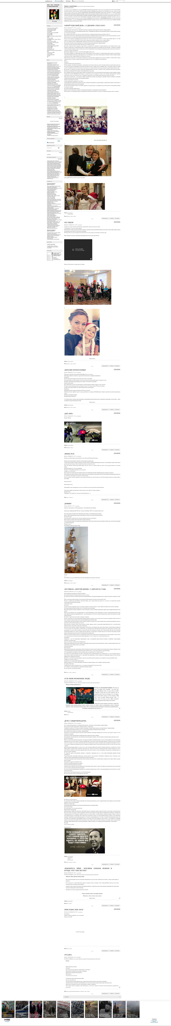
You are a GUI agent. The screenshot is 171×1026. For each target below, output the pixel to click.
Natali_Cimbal (49, 163)
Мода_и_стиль (59, 188)
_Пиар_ (55, 191)
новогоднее (54, 75)
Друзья (52, 4)
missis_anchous (50, 167)
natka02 (54, 167)
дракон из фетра (58, 66)
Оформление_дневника (51, 219)
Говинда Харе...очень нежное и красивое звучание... (53, 132)
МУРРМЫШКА (56, 172)
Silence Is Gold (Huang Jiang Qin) (53, 124)
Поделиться (117, 218)
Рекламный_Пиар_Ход (51, 203)
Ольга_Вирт (56, 174)
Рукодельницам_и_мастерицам (53, 239)
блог (48, 55)
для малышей (49, 44)
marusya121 (58, 166)
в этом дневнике (51, 142)
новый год (58, 93)
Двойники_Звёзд (50, 202)
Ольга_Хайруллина (51, 175)
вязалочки (49, 209)
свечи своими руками (53, 106)
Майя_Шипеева (50, 173)
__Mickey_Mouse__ (56, 222)
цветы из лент (50, 113)
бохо (52, 63)
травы (56, 107)
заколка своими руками (84, 11)
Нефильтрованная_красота (52, 205)
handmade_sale (57, 221)
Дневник (117, 25)
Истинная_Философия (51, 188)
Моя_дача (49, 186)
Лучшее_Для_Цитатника (52, 224)
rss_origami (49, 247)
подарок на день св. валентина (81, 18)
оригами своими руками (51, 94)
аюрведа (49, 63)
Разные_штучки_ (50, 195)
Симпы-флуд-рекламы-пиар (52, 226)
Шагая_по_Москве (50, 191)
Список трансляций (51, 244)
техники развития (50, 29)
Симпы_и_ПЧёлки (57, 213)
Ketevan (60, 161)
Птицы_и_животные (51, 198)
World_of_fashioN (53, 223)
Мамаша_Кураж (50, 236)
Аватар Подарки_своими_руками (54, 14)
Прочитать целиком (82, 682)
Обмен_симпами (56, 217)
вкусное (48, 33)
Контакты (154, 1021)
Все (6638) (60, 158)
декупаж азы (55, 64)
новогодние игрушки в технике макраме (52, 79)
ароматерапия (50, 54)
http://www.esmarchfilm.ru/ (71, 979)
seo (48, 62)
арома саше (55, 62)
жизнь (52, 69)
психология (49, 104)
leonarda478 (58, 165)
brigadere (59, 164)
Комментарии (56, 4)
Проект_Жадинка (56, 225)
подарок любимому (72, 18)
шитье (48, 31)
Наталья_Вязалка (50, 174)
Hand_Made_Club (50, 221)
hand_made (53, 220)
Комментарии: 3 (55, 133)
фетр (61, 112)
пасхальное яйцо (57, 95)
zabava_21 (49, 168)
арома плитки (51, 62)
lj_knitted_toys (49, 246)
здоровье (57, 70)
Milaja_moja (54, 162)
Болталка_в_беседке (51, 227)
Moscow (48, 223)
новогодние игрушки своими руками (53, 81)
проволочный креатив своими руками (54, 50)
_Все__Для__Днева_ (51, 197)
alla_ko (56, 164)
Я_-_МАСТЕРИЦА (52, 225)
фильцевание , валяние (51, 42)
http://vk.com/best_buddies (69, 824)
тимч (52, 178)
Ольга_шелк (57, 175)
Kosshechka (49, 162)
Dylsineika (57, 160)
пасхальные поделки (53, 99)
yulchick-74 (58, 167)
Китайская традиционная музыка (53, 126)
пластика (49, 53)
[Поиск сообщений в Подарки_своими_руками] (59, 141)
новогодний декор (51, 93)
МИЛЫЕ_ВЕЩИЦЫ (50, 192)
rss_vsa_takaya (55, 246)
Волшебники (58, 211)
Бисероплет (54, 212)
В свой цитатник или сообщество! (92, 682)
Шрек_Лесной (55, 177)
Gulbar (57, 161)
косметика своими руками (53, 74)
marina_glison (53, 166)
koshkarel (54, 165)
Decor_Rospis (59, 219)
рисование (50, 105)
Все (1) (60, 152)
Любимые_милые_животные (52, 206)
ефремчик (49, 178)
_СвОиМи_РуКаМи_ (51, 190)
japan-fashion (49, 222)
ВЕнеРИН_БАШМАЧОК (55, 168)
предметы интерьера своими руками (54, 36)
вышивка (48, 48)
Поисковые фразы (57, 259)
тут (73, 662)
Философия (49, 212)
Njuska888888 (55, 163)
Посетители (56, 258)
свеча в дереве (113, 18)
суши (54, 107)
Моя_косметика (50, 200)
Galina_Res (75, 682)
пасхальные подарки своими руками (53, 97)
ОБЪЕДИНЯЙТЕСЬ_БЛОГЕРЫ (53, 208)
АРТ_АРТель (58, 232)
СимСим (48, 176)
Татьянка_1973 (50, 177)
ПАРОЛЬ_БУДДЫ (54, 186)
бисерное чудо (50, 52)
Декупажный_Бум (58, 210)
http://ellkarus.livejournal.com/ (71, 975)
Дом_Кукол (49, 204)
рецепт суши (58, 104)
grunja (48, 165)
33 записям (81, 6)
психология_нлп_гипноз (51, 233)
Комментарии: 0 (55, 127)
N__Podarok (59, 162)
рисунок (56, 105)
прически (55, 103)
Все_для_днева (50, 217)
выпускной (55, 63)
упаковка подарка (55, 110)
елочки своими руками (54, 67)
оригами (48, 43)
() (107, 218)
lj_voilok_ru (55, 245)
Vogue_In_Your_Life (51, 235)
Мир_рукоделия (58, 199)
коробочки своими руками (54, 73)
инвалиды (51, 72)
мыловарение (49, 49)
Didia (54, 160)
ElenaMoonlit (49, 161)
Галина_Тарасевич (50, 169)
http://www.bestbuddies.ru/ (72, 799)
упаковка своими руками (53, 112)
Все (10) (60, 118)
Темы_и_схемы (57, 195)
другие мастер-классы (51, 28)
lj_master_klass (50, 245)
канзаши (56, 72)
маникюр (49, 75)
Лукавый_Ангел (50, 172)
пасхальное (50, 95)
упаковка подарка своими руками (54, 111)
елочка (48, 67)
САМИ (90, 653)
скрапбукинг (49, 107)
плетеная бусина (50, 100)
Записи (48, 4)
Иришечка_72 (57, 171)
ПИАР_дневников (50, 213)
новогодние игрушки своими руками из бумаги (54, 84)
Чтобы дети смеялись (89, 374)
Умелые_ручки (50, 234)
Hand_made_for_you (57, 234)
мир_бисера (58, 203)
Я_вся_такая (75, 958)
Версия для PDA (154, 1020)
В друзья (55, 21)
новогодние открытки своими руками (53, 87)
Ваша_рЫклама (50, 189)
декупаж (49, 64)
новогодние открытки (50, 86)
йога (103, 11)
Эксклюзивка (54, 187)
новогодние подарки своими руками (53, 89)
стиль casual (71, 577)
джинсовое (49, 66)
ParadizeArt (49, 232)
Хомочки (56, 201)
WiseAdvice (57, 235)
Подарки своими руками (47, 6)
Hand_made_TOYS (50, 201)
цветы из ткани (57, 113)
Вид (115, 1)
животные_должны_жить (52, 218)
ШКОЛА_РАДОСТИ (50, 210)
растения (54, 104)
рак (51, 104)
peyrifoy (74, 874)
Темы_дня (54, 232)
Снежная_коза (53, 176)
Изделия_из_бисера (57, 200)
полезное (49, 38)
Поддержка (112, 1)
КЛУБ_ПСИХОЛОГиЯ (51, 216)
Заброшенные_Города (51, 193)
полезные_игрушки (51, 199)
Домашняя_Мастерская (51, 194)
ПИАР (54, 189)
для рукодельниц (50, 41)
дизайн (53, 66)
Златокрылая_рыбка (51, 170)
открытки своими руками (51, 45)
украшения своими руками (84, 19)
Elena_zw (54, 161)
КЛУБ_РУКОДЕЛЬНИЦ (51, 211)
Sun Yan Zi (49, 134)
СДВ (57, 212)
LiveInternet (49, 1)
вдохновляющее (50, 30)
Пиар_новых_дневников (51, 215)
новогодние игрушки (53, 77)
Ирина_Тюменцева (50, 171)
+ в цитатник (78, 27)
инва (48, 72)
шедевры (49, 154)
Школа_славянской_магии (52, 237)
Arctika (48, 160)
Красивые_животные (51, 196)
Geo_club (49, 220)
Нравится (112, 218)
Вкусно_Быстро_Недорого (52, 228)
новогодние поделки (53, 91)
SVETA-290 (52, 164)
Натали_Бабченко (56, 173)
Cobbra (51, 160)
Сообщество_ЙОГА (51, 214)
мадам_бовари (54, 209)
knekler (51, 165)
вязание (48, 34)
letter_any (49, 166)
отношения (58, 94)
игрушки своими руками (51, 32)
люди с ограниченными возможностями (73, 991)
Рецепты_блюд (50, 238)
